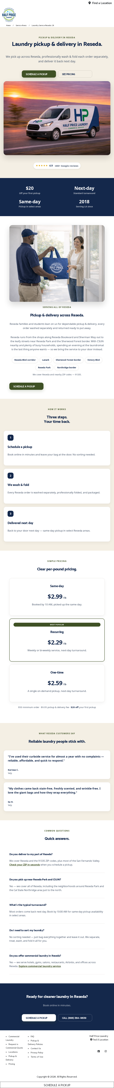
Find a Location (101, 3)
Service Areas (21, 25)
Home (8, 25)
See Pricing (68, 73)
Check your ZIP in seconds (24, 864)
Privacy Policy (37, 1052)
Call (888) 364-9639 (74, 1017)
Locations (13, 1051)
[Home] (23, 15)
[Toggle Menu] (108, 14)
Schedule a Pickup (57, 1085)
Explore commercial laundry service (40, 966)
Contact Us (36, 1048)
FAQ (32, 1036)
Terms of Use (37, 1056)
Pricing (12, 1063)
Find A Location (100, 1039)
